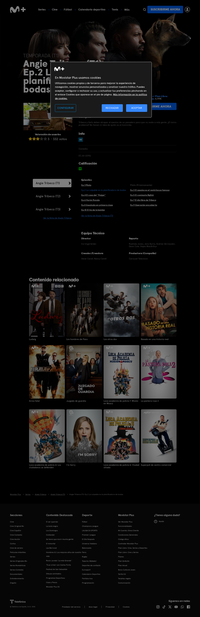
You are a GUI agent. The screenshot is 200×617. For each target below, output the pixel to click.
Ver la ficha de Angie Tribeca (57, 218)
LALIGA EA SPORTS (89, 530)
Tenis (115, 9)
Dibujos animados (53, 574)
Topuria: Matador (89, 561)
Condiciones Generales (128, 535)
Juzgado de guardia (76, 401)
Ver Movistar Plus (125, 522)
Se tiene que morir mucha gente (59, 539)
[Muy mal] (30, 138)
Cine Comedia (16, 535)
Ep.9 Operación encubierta (143, 205)
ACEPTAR (136, 107)
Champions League (90, 526)
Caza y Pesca (51, 582)
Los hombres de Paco (77, 339)
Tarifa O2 (122, 574)
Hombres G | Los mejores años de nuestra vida (63, 554)
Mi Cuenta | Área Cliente (128, 530)
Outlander (50, 535)
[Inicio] (18, 9)
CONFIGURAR (65, 107)
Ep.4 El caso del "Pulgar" (93, 195)
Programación (88, 583)
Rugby (84, 557)
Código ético (123, 539)
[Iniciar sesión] (187, 9)
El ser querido (52, 522)
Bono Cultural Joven (126, 570)
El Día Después (88, 539)
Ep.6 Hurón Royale (90, 200)
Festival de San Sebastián (56, 569)
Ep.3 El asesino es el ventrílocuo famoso (150, 190)
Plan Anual (122, 565)
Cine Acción (15, 539)
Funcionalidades (125, 526)
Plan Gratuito (123, 561)
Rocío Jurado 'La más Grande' (59, 561)
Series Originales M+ (18, 561)
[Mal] (34, 138)
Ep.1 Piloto (86, 185)
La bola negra (52, 526)
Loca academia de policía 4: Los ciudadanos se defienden (45, 466)
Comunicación (124, 583)
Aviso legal (93, 607)
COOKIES (126, 607)
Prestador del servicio (71, 607)
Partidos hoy (87, 578)
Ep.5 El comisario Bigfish (142, 195)
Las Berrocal (51, 548)
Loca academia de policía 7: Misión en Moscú (121, 402)
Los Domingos (52, 530)
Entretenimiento (17, 578)
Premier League (89, 535)
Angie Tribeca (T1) (48, 183)
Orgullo (13, 583)
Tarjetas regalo (124, 578)
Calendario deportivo (91, 9)
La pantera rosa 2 (150, 401)
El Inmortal (50, 544)
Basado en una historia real (154, 339)
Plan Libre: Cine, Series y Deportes (132, 548)
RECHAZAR (112, 107)
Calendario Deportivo (91, 574)
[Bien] (41, 138)
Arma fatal (34, 401)
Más (127, 9)
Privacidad (110, 607)
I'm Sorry (70, 465)
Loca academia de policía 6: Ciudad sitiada (121, 466)
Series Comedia (16, 570)
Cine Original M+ (17, 526)
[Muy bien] (45, 138)
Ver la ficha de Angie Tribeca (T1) (97, 215)
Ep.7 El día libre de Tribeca (143, 200)
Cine (55, 9)
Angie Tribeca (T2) (48, 196)
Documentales (16, 574)
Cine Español (15, 530)
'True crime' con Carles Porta (58, 565)
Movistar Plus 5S (53, 587)
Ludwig (32, 339)
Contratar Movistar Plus (128, 544)
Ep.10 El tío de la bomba (93, 210)
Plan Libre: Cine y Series (128, 552)
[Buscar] (144, 9)
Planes (121, 557)
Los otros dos (110, 339)
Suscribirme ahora (165, 9)
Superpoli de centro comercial (156, 465)
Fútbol (68, 9)
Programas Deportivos (55, 578)
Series (42, 9)
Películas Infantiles (18, 552)
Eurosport (86, 570)
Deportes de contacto (91, 565)
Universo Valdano (89, 544)
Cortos (13, 544)
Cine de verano (16, 548)
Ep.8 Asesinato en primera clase (97, 205)
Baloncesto (86, 548)
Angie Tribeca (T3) (48, 209)
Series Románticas (17, 565)
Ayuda (161, 521)
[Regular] (38, 138)
